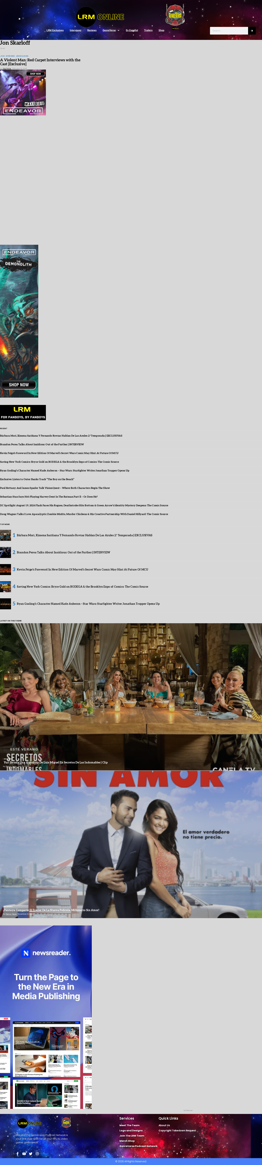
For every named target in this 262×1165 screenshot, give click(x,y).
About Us (164, 1125)
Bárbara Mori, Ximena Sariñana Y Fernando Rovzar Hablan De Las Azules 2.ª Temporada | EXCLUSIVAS (61, 435)
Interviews (75, 30)
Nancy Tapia (11, 766)
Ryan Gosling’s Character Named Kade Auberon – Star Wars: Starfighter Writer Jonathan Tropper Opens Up (64, 470)
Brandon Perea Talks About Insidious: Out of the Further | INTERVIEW (42, 444)
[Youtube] (24, 1154)
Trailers (148, 30)
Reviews (92, 30)
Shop (161, 30)
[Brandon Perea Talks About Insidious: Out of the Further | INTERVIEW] (5, 552)
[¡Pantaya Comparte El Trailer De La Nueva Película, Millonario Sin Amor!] (131, 844)
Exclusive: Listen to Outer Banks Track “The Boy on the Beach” (37, 479)
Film (3, 56)
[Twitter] (30, 1154)
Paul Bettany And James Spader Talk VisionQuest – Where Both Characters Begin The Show (55, 488)
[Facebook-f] (17, 1154)
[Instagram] (37, 1154)
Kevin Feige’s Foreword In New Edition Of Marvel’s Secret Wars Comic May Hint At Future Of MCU (59, 453)
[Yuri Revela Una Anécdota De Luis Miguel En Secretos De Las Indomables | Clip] (131, 697)
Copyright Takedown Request (177, 1130)
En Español (132, 30)
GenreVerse (109, 30)
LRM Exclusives (55, 30)
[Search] (252, 31)
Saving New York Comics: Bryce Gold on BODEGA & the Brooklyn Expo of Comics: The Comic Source (59, 462)
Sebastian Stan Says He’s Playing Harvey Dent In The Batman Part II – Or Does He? (49, 496)
